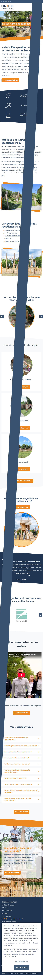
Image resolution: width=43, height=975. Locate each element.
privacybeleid (8, 943)
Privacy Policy (12, 973)
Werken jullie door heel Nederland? (15, 778)
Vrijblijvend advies (11, 80)
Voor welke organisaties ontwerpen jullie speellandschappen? (17, 771)
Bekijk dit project (21, 428)
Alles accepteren (21, 967)
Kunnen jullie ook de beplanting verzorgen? (18, 752)
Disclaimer (4, 973)
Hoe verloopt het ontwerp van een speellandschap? (20, 746)
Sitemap (21, 973)
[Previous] (2, 316)
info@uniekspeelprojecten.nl (13, 919)
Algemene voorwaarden (31, 973)
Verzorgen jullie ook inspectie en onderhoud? (18, 784)
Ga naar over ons (22, 712)
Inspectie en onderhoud (13, 241)
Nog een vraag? (22, 811)
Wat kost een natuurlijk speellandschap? (17, 764)
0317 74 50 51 (7, 916)
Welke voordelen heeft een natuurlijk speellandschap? (16, 739)
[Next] (41, 316)
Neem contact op (21, 507)
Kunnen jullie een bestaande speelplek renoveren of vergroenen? (20, 791)
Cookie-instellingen (21, 961)
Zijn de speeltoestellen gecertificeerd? (16, 758)
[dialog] (21, 947)
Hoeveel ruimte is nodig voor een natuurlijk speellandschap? (17, 799)
